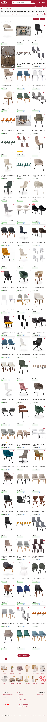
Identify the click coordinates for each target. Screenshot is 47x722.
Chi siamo (20, 694)
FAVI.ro (23, 715)
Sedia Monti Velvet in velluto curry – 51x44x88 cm (12, 264)
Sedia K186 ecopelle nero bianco (24, 242)
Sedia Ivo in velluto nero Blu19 (8, 533)
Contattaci (5, 695)
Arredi (2, 6)
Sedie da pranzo (9, 8)
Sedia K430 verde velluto (22, 287)
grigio (22, 14)
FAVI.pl (20, 715)
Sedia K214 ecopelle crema (23, 264)
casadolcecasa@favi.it (8, 694)
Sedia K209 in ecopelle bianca (23, 354)
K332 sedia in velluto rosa (22, 399)
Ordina (36, 18)
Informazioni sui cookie (23, 706)
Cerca (33, 2)
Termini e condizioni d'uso (23, 704)
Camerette (27, 683)
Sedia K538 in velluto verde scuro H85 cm (10, 197)
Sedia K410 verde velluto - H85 (39, 421)
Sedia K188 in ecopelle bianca (7, 399)
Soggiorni (12, 683)
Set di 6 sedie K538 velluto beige (39, 377)
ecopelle (38, 14)
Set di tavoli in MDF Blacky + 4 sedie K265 (26, 130)
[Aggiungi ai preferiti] (29, 25)
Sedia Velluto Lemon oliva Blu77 (39, 130)
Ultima (38, 659)
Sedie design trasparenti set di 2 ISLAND (10, 309)
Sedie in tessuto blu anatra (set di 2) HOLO (10, 354)
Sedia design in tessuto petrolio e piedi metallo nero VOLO (14, 466)
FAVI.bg (44, 715)
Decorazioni (7, 6)
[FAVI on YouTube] (8, 704)
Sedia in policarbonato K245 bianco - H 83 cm (27, 578)
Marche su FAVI (21, 697)
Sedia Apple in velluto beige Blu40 (8, 645)
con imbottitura (9, 14)
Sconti (42, 683)
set (2, 14)
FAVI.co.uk (39, 715)
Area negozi (20, 702)
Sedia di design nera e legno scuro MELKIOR (11, 511)
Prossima (32, 659)
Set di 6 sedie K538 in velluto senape (25, 533)
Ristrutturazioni (21, 6)
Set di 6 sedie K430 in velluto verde (9, 152)
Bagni (31, 6)
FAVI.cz (12, 715)
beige (43, 14)
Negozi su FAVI (21, 695)
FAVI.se (35, 715)
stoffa (16, 14)
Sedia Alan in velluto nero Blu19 (39, 40)
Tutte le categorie (40, 6)
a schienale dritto (29, 14)
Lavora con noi (6, 697)
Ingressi (35, 683)
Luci (16, 6)
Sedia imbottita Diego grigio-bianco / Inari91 (10, 220)
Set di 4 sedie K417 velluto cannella (9, 130)
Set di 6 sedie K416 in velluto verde (24, 175)
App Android (40, 694)
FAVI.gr (3, 716)
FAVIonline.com (5, 712)
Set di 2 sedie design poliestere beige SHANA (27, 444)
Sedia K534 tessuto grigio (22, 466)
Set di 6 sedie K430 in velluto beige (24, 63)
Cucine (27, 6)
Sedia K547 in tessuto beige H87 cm (24, 197)
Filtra (43, 18)
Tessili (12, 6)
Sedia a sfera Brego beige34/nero (8, 85)
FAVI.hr (31, 715)
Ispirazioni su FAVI (22, 699)
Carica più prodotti (23, 655)
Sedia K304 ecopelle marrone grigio (9, 578)
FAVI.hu (27, 715)
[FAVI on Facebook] (3, 704)
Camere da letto (19, 684)
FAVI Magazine (21, 701)
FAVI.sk (16, 715)
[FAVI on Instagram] (5, 704)
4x (22, 151)
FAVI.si (7, 716)
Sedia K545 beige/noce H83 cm (39, 287)
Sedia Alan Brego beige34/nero (8, 556)
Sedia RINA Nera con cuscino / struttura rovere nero (12, 287)
